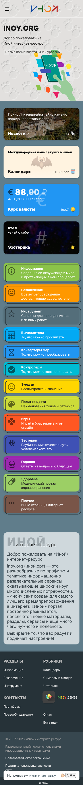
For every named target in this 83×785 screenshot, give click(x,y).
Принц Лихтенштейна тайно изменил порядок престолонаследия (38, 119)
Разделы (13, 661)
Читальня (50, 686)
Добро (71, 775)
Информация (13, 670)
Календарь (38, 171)
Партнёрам (12, 707)
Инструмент (13, 686)
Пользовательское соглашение (27, 758)
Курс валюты (38, 209)
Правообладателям (18, 714)
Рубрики (52, 661)
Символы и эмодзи (57, 678)
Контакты (15, 698)
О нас (47, 714)
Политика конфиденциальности (28, 766)
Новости (16, 133)
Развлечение (13, 678)
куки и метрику (42, 775)
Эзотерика (19, 247)
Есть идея (50, 722)
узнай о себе (18, 230)
